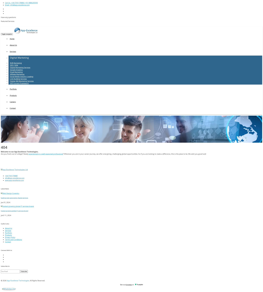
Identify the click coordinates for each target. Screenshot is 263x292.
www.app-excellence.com (14, 180)
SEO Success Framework (19, 83)
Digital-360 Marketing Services (22, 81)
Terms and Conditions (13, 239)
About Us (13, 45)
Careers (13, 102)
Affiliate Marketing (17, 74)
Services (13, 51)
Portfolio (13, 89)
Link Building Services (18, 79)
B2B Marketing (16, 63)
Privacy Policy (10, 237)
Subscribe (24, 271)
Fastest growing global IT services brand (14, 211)
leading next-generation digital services (14, 198)
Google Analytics (16, 70)
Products (13, 95)
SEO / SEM (14, 65)
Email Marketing (16, 72)
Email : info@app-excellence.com (17, 5)
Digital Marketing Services (20, 67)
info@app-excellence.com (14, 178)
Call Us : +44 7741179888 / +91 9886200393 (21, 3)
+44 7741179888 (11, 176)
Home (12, 39)
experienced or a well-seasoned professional (46, 154)
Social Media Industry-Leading (21, 76)
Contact (13, 108)
